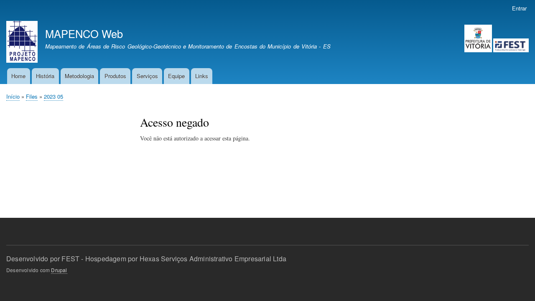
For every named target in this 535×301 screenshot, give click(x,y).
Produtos (115, 76)
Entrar (519, 8)
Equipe (176, 76)
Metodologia (79, 76)
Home (18, 76)
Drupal (59, 269)
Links (201, 76)
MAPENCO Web (84, 33)
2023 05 (53, 96)
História (45, 76)
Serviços (147, 76)
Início (13, 96)
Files (32, 96)
